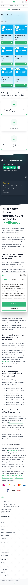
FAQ (2, 549)
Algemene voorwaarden (8, 532)
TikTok (3, 563)
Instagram (4, 566)
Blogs (3, 529)
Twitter (3, 572)
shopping (10, 478)
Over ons (3, 526)
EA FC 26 (11, 5)
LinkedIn (3, 575)
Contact (3, 546)
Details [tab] (14, 279)
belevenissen (19, 478)
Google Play (5, 475)
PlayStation (18, 5)
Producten (4, 523)
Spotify (12, 475)
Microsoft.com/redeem (16, 423)
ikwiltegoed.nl (13, 222)
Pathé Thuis (18, 475)
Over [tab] (23, 279)
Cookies (3, 538)
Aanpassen (13, 308)
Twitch (4, 478)
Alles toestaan (14, 303)
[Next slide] (26, 177)
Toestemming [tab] (5, 279)
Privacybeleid (5, 535)
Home (3, 520)
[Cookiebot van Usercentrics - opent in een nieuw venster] (20, 275)
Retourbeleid (4, 555)
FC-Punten (4, 5)
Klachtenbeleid (5, 552)
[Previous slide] (22, 177)
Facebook (4, 569)
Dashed (15, 583)
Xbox (24, 5)
